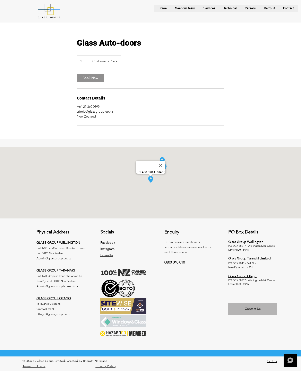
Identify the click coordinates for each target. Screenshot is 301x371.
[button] (209, 10)
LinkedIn (106, 255)
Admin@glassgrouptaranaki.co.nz (58, 286)
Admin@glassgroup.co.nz (53, 258)
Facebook (107, 242)
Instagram (107, 249)
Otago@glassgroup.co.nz (53, 314)
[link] (90, 78)
